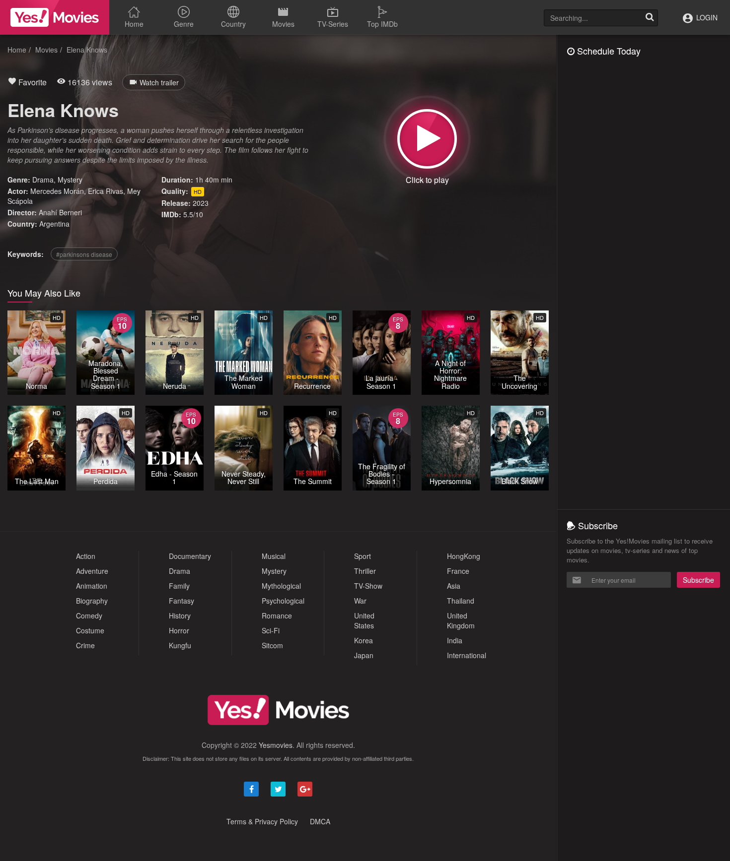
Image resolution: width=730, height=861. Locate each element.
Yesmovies (275, 745)
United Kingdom (461, 620)
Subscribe (698, 580)
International (466, 655)
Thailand (460, 601)
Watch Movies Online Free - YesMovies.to (54, 17)
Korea (363, 640)
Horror (179, 630)
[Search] (649, 17)
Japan (363, 655)
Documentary (190, 556)
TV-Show (368, 586)
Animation (91, 586)
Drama (43, 179)
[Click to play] (427, 139)
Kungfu (180, 645)
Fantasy (181, 601)
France (458, 571)
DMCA (320, 821)
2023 (201, 203)
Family (179, 586)
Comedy (89, 615)
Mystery (70, 179)
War (360, 601)
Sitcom (272, 645)
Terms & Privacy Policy (262, 821)
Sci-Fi (271, 630)
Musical (274, 556)
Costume (90, 630)
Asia (453, 586)
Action (85, 556)
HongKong (463, 556)
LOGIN (706, 17)
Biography (92, 601)
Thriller (365, 571)
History (180, 615)
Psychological (283, 601)
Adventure (92, 571)
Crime (85, 645)
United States (364, 620)
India (454, 640)
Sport (362, 556)
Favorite (31, 82)
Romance (277, 615)
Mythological (281, 586)
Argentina (54, 224)
